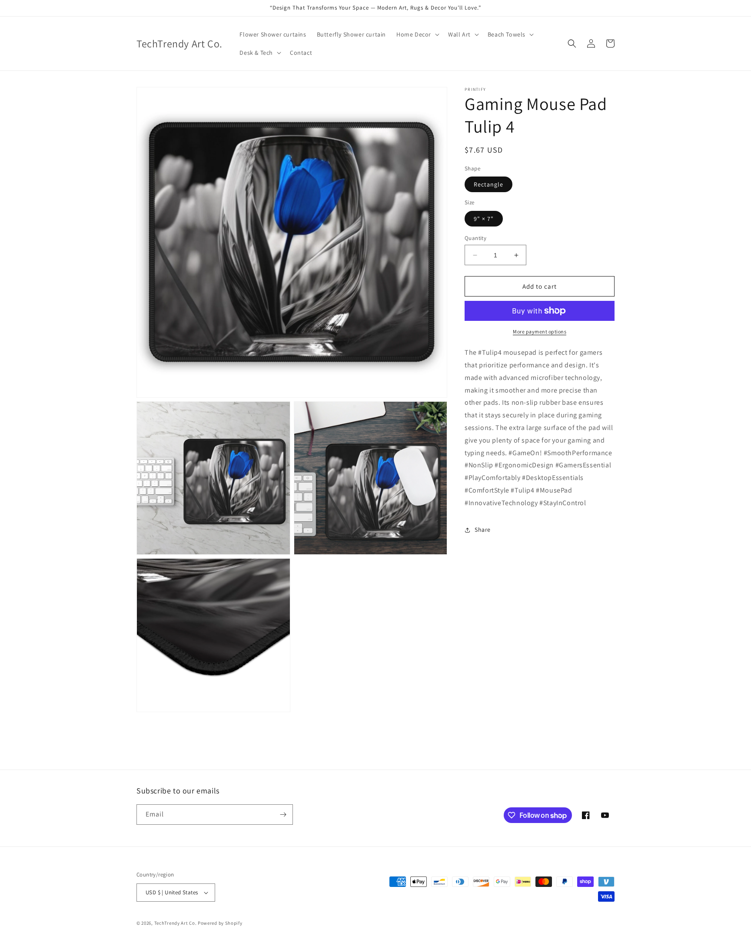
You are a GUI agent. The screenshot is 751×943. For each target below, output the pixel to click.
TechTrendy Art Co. (175, 923)
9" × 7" (484, 219)
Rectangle (488, 184)
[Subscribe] (282, 814)
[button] (417, 34)
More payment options (539, 331)
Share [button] (483, 529)
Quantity (475, 238)
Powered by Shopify (220, 923)
